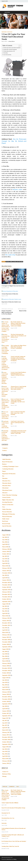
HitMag (14, 859)
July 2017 (4, 720)
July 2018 (4, 706)
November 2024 (6, 573)
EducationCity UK (6, 813)
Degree (4, 471)
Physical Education (7, 516)
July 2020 (4, 651)
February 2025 (6, 568)
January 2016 (5, 763)
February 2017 (6, 732)
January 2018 (5, 711)
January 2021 (5, 637)
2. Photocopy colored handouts (9, 49)
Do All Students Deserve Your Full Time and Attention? (14, 841)
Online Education (6, 509)
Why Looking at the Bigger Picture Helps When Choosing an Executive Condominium (18, 347)
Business (4, 464)
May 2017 (4, 725)
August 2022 (5, 604)
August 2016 (5, 746)
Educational (5, 488)
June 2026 (4, 539)
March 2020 (5, 661)
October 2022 (5, 599)
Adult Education (6, 459)
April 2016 (5, 756)
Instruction (4, 823)
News (3, 507)
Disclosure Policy (6, 774)
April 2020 (5, 658)
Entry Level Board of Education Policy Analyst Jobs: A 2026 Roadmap (18, 413)
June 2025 (4, 558)
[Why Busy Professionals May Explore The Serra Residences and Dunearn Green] (6, 334)
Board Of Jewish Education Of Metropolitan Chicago (13, 807)
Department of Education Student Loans (11, 302)
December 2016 (6, 737)
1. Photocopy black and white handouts (11, 47)
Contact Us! (5, 771)
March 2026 (5, 546)
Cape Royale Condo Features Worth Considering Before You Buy (17, 423)
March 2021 (5, 632)
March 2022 (5, 615)
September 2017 (6, 715)
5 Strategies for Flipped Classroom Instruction (13, 285)
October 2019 (5, 673)
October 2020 (5, 644)
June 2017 (4, 723)
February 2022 (6, 618)
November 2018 (6, 699)
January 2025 (5, 570)
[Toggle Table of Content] (19, 46)
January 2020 (5, 665)
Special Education (6, 526)
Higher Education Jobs (8, 499)
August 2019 (5, 677)
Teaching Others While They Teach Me (10, 846)
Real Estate (5, 521)
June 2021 (4, 627)
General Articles (6, 497)
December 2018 (6, 696)
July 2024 (4, 575)
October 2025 (5, 554)
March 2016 (5, 758)
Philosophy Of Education (8, 514)
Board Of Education (7, 461)
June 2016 (4, 751)
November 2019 (6, 670)
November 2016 (6, 739)
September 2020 (6, 646)
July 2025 (4, 556)
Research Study (6, 523)
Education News (6, 480)
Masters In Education (7, 504)
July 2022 (4, 606)
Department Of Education (8, 473)
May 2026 (4, 542)
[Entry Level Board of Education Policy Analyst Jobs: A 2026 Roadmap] (6, 411)
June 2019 (4, 682)
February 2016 (6, 761)
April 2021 (5, 630)
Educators (4, 492)
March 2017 (5, 730)
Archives (4, 450)
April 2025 (5, 563)
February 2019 (6, 692)
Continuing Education (7, 469)
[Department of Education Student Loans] (11, 299)
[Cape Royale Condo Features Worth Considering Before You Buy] (6, 421)
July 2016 (4, 749)
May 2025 (4, 561)
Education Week (6, 485)
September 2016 (6, 744)
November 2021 (6, 625)
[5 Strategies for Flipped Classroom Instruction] (14, 276)
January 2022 (5, 620)
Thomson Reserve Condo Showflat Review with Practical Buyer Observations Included (18, 388)
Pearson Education (7, 511)
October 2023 (5, 587)
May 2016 (4, 754)
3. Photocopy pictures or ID (8, 51)
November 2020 (6, 642)
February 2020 (6, 663)
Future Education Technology (9, 495)
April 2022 (5, 613)
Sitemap (4, 776)
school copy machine (18, 261)
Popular (5, 786)
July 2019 (4, 680)
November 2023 (6, 584)
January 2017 (5, 734)
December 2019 (6, 668)
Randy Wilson (12, 41)
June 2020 (4, 653)
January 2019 (5, 694)
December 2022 (6, 594)
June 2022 (4, 608)
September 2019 (6, 675)
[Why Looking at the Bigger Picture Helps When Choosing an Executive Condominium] (6, 345)
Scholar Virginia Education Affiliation (10, 802)
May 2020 (4, 656)
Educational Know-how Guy (8, 818)
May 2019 (4, 684)
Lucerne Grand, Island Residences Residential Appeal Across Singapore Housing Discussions (18, 374)
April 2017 (5, 727)
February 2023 (6, 592)
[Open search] (25, 12)
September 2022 (6, 601)
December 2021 (6, 623)
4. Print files (5, 53)
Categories (5, 448)
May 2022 (4, 611)
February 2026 (6, 549)
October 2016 (5, 742)
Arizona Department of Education (10, 293)
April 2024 (5, 577)
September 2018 (6, 703)
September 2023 (6, 589)
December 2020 (6, 639)
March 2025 (5, 565)
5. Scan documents (6, 54)
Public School (5, 518)
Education (4, 478)
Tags (17, 786)
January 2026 (5, 551)
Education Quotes (6, 483)
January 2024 (5, 580)
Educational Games (7, 490)
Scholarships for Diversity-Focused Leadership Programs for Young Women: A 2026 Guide (18, 432)
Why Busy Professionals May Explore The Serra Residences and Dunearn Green (18, 336)
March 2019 (5, 689)
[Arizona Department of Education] (10, 291)
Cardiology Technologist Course (10, 466)
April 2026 (5, 544)
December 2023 (6, 582)
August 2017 (5, 718)
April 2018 (5, 708)
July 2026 (4, 537)
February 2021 (6, 634)
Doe (3, 476)
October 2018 (5, 701)
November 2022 (6, 596)
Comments (11, 786)
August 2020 (5, 649)
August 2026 (5, 535)
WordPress (9, 859)
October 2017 (5, 713)
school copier (9, 261)
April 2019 (5, 687)
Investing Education (7, 502)
